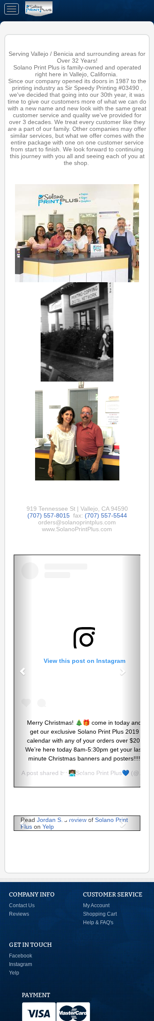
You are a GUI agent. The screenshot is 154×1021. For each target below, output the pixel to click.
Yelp (48, 826)
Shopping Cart (100, 914)
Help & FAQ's (98, 923)
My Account (96, 905)
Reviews (19, 914)
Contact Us (22, 905)
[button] (23, 671)
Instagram (20, 964)
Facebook (20, 956)
